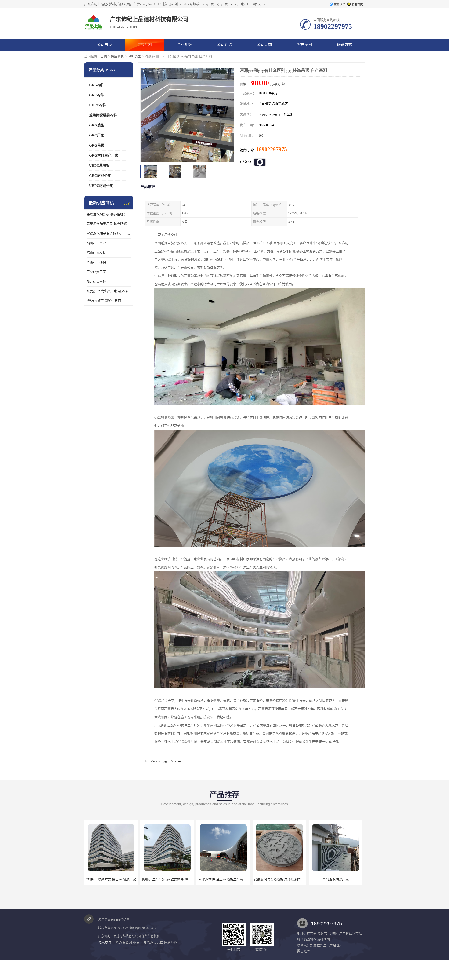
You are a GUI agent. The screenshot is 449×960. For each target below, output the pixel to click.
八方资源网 (124, 942)
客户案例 (304, 45)
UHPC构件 (97, 105)
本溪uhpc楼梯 (96, 262)
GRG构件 (96, 85)
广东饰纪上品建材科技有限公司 (119, 936)
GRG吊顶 (96, 145)
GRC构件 (96, 95)
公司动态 (264, 45)
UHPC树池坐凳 (101, 186)
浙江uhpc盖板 (96, 281)
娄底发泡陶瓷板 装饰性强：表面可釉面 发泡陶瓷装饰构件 (109, 214)
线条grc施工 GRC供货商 (104, 300)
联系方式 (344, 45)
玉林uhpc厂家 (96, 272)
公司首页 (104, 45)
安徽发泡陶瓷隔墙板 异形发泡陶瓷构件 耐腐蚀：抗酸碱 (238, 879)
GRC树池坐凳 (100, 175)
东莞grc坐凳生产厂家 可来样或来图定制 (109, 291)
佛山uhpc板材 (96, 252)
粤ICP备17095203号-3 (144, 928)
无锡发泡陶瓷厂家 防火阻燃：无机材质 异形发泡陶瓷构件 (109, 224)
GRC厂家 (96, 135)
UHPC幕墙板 (99, 165)
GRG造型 (134, 56)
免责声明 (139, 942)
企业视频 (184, 45)
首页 (104, 56)
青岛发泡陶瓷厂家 (279, 879)
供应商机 (144, 45)
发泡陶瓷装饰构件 (103, 115)
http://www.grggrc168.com (163, 761)
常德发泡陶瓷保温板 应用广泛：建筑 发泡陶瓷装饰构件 (109, 233)
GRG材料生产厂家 (103, 155)
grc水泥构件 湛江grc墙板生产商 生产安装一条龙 (176, 879)
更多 (127, 203)
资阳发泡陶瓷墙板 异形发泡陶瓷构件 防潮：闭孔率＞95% (351, 879)
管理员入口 (155, 942)
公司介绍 (224, 45)
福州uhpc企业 (96, 243)
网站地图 (170, 942)
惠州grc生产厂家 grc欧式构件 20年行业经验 (116, 879)
